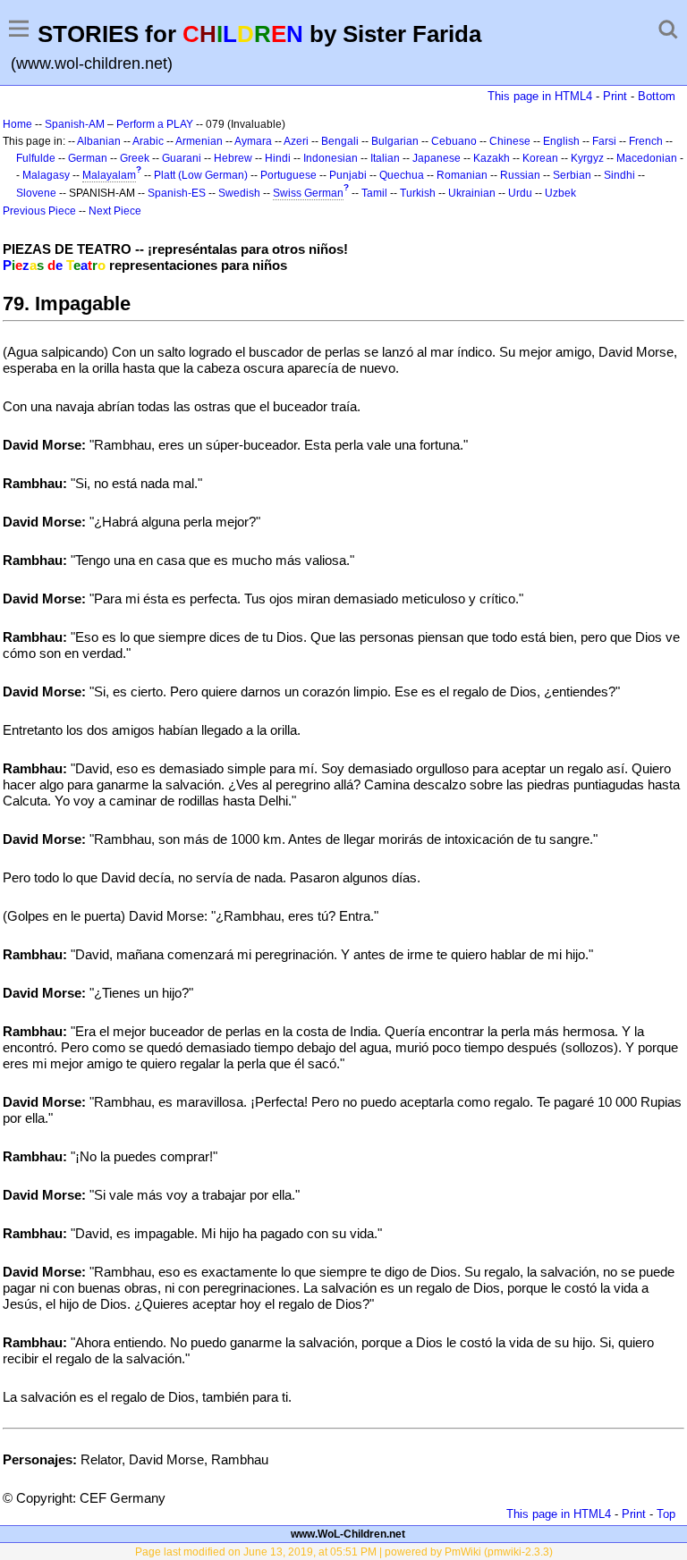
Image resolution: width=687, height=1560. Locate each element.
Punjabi (348, 175)
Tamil (374, 193)
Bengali (340, 141)
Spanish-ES (177, 193)
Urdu (520, 193)
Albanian (99, 141)
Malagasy (46, 175)
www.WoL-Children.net (348, 1534)
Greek (134, 158)
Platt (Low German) (201, 175)
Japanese (436, 158)
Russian (520, 175)
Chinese (509, 141)
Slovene (36, 193)
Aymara (253, 141)
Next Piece (115, 211)
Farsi (604, 141)
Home (17, 124)
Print (615, 96)
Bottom (656, 96)
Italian (385, 158)
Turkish (418, 193)
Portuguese (288, 175)
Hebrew (233, 158)
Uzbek (560, 193)
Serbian (572, 175)
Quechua (401, 175)
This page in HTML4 (540, 96)
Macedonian (646, 158)
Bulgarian (395, 141)
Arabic (148, 141)
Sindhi (619, 175)
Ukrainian (472, 193)
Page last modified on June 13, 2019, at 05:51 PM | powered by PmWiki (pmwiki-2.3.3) (344, 1552)
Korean (540, 158)
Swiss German (308, 193)
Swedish (239, 193)
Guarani (181, 158)
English (561, 141)
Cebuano (454, 141)
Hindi (278, 158)
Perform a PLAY (154, 124)
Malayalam (109, 175)
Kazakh (491, 158)
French (646, 141)
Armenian (199, 141)
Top (666, 1514)
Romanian (462, 175)
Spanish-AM (75, 124)
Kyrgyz (587, 158)
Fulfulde (35, 158)
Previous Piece (39, 211)
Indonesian (330, 158)
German (87, 158)
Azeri (296, 141)
